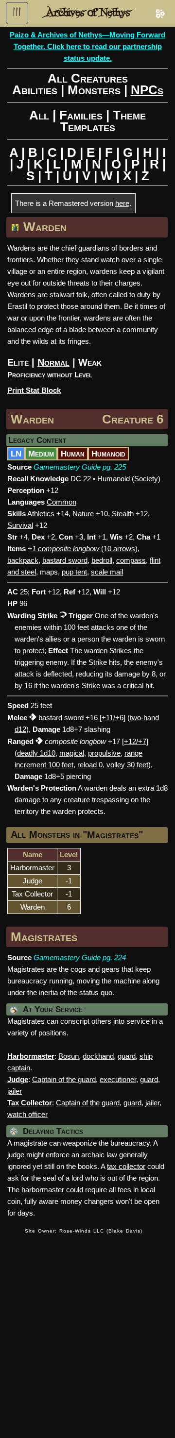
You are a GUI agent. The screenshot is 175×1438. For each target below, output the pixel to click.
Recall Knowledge (38, 478)
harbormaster (42, 1189)
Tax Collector (32, 894)
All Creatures (88, 78)
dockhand (98, 1056)
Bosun (68, 1056)
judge (15, 1154)
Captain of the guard (64, 1079)
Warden (32, 419)
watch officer (27, 1114)
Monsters (94, 90)
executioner (118, 1079)
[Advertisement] (87, 1330)
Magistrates (113, 834)
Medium (41, 453)
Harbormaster (32, 867)
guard (127, 1056)
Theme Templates (103, 121)
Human (73, 453)
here (122, 203)
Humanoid (108, 453)
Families (81, 115)
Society (146, 478)
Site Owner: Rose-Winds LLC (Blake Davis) (83, 1231)
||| (17, 12)
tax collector (126, 1166)
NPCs (147, 90)
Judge (32, 881)
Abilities (34, 90)
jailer (14, 1091)
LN (16, 453)
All (39, 115)
